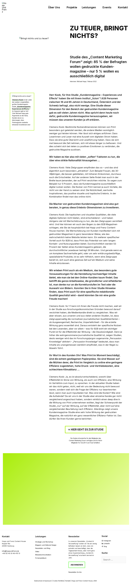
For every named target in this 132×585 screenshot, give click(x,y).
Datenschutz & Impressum (43, 581)
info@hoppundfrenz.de (10, 551)
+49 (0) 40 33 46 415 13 (11, 553)
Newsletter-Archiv (75, 572)
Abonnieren (77, 565)
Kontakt (67, 581)
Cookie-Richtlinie (58, 581)
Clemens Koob (17, 100)
